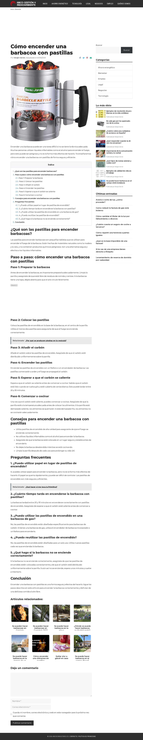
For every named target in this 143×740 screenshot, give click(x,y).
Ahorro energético (60, 4)
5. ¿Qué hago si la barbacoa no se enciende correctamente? (43, 219)
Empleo (110, 4)
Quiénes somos (123, 4)
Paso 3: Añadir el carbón (28, 185)
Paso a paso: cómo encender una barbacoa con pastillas (38, 175)
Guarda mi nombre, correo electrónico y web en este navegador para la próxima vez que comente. (51, 714)
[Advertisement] (71, 27)
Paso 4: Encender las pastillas (30, 188)
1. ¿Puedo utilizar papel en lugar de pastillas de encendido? (43, 205)
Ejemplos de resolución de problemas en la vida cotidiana (119, 112)
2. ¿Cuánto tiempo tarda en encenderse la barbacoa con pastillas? (46, 209)
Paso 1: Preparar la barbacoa (29, 178)
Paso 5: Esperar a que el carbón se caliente (35, 192)
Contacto (73, 736)
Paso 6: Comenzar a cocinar (29, 195)
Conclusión (18, 222)
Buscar (99, 45)
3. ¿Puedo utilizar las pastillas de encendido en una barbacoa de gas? (47, 212)
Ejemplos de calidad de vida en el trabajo (118, 172)
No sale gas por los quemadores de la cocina (118, 122)
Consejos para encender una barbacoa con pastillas (36, 198)
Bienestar (18, 9)
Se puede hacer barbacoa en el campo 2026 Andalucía (119, 182)
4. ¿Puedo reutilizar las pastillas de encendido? (37, 215)
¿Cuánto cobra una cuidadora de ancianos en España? (118, 132)
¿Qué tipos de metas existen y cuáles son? (118, 162)
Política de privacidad (87, 736)
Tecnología (77, 4)
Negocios (99, 4)
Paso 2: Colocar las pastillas (29, 181)
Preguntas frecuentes (23, 202)
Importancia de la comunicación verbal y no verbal (119, 152)
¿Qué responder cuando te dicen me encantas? (118, 142)
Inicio (45, 4)
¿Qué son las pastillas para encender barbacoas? (35, 171)
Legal (88, 4)
